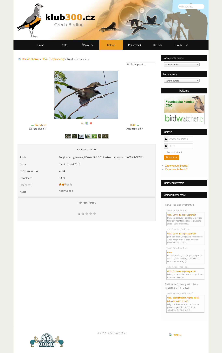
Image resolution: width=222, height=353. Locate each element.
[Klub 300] (111, 20)
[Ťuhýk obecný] (68, 136)
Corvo (169, 252)
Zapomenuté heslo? (176, 169)
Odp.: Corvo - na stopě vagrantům (181, 214)
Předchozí (40, 125)
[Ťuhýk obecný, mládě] (88, 136)
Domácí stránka (30, 59)
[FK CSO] (184, 103)
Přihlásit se (171, 157)
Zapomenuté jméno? (176, 165)
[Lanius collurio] (99, 136)
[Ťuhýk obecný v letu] (81, 136)
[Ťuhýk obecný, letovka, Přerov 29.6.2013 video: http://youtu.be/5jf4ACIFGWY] (87, 118)
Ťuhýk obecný (57, 59)
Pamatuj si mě (174, 152)
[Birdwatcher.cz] (184, 118)
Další (132, 125)
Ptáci (44, 59)
